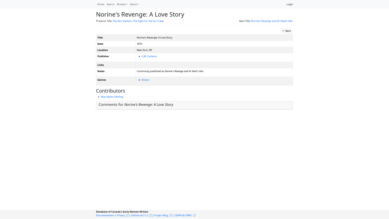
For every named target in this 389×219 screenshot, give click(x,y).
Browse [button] (121, 4)
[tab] (194, 105)
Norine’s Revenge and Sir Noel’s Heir (272, 21)
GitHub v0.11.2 (139, 215)
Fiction (145, 80)
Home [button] (100, 4)
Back (288, 31)
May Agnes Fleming (112, 96)
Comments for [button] (136, 104)
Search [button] (111, 4)
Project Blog (161, 215)
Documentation (105, 215)
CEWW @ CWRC (183, 215)
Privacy (121, 215)
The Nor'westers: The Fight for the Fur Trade (138, 21)
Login (290, 4)
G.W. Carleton (149, 56)
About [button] (133, 4)
